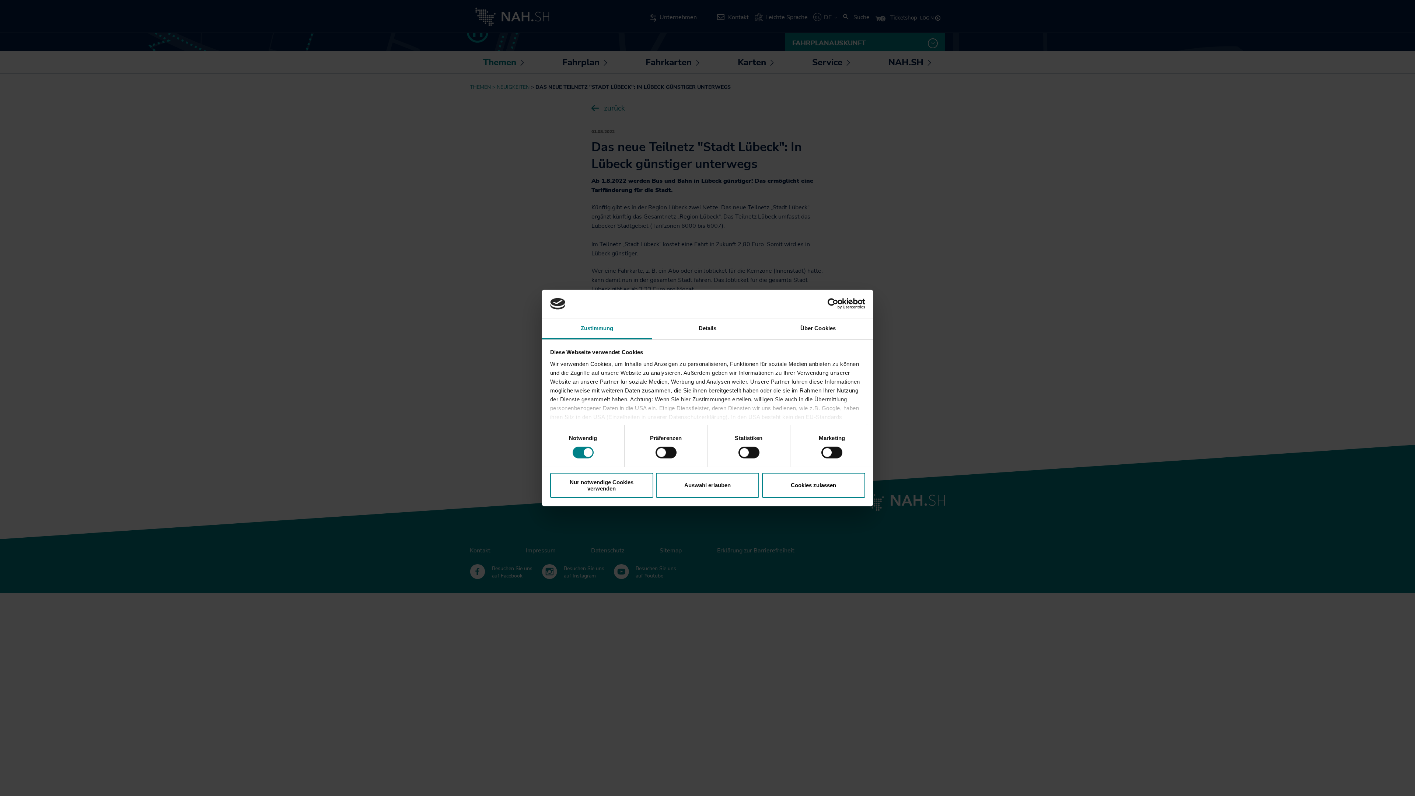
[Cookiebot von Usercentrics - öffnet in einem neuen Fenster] (833, 303)
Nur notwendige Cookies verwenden (601, 485)
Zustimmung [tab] (597, 328)
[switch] (666, 452)
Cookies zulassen (813, 485)
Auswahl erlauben (707, 485)
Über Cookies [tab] (818, 328)
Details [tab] (708, 328)
